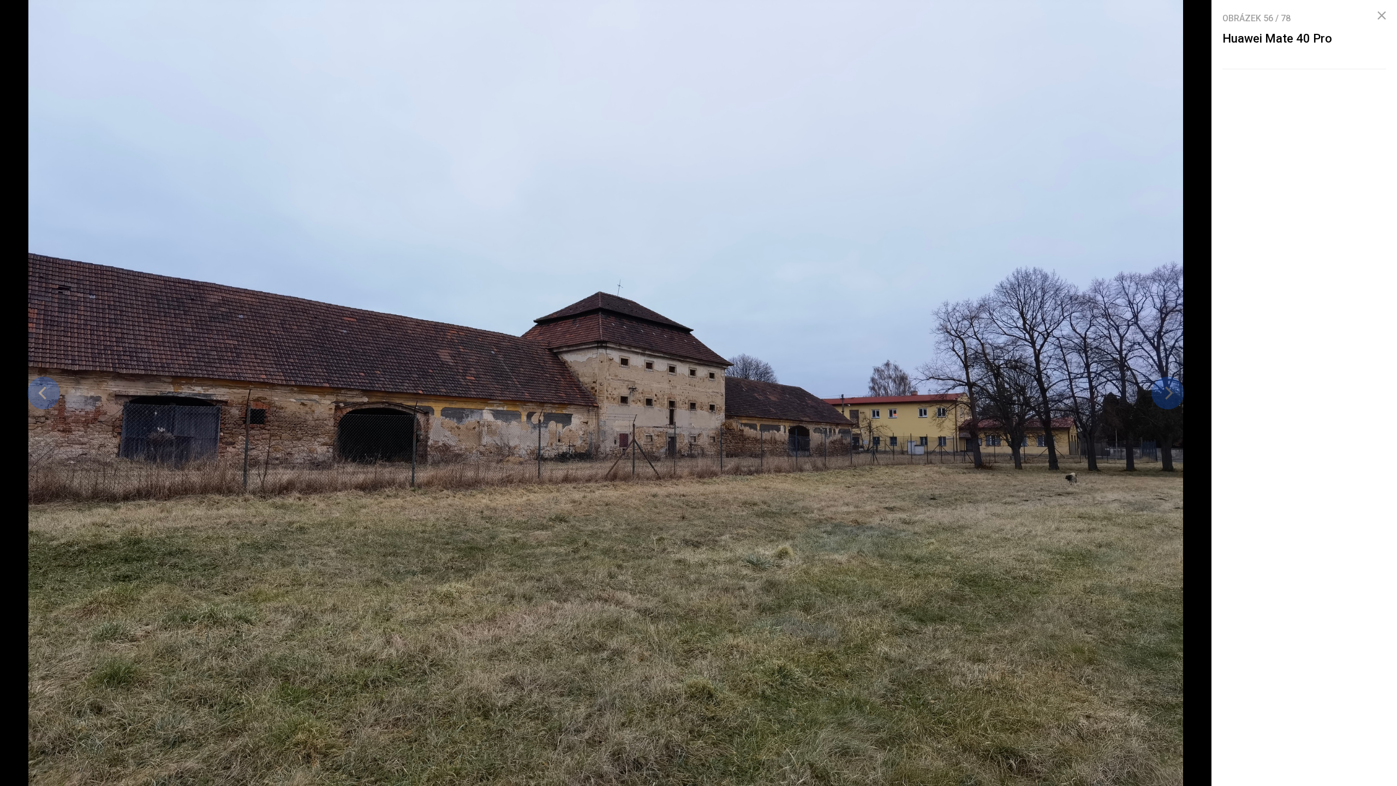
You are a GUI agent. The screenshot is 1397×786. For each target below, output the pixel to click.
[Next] (1167, 393)
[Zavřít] (1382, 15)
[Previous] (43, 393)
